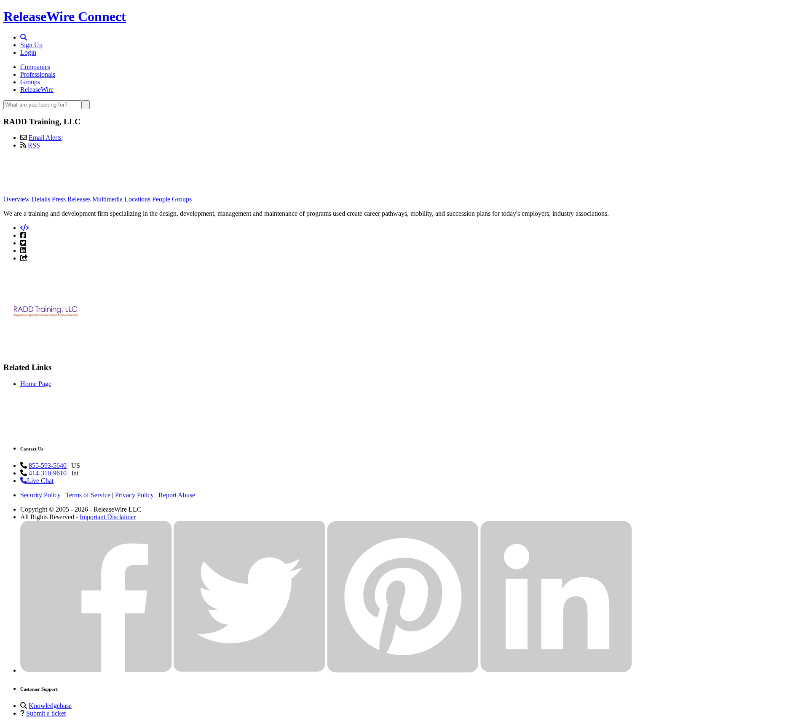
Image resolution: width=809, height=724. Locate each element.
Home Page (35, 383)
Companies (35, 66)
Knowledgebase (50, 705)
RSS (34, 145)
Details (41, 199)
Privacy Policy (134, 495)
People (161, 199)
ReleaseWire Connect (64, 16)
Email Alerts (45, 137)
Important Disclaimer (108, 516)
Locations (137, 199)
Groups (30, 82)
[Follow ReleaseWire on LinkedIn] (556, 670)
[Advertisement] (404, 175)
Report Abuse (176, 495)
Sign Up (31, 44)
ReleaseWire (37, 89)
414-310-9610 (48, 473)
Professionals (37, 74)
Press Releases (71, 199)
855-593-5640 (48, 465)
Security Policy (40, 495)
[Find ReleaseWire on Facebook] (96, 670)
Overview (16, 199)
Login (28, 52)
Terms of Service (87, 495)
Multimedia (107, 199)
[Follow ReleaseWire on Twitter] (249, 670)
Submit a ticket (46, 713)
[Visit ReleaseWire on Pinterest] (403, 670)
